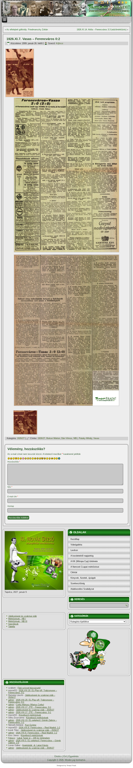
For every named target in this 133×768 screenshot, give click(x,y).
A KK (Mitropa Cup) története (84, 561)
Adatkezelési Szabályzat (82, 589)
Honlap (10, 506)
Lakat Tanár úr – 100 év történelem (33, 738)
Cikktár (74, 572)
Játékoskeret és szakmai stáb (22, 616)
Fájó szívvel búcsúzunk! (29, 688)
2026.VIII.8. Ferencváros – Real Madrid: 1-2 (39, 727)
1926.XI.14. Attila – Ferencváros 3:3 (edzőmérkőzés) (101, 29)
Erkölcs (58, 756)
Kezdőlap (75, 539)
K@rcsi (59, 43)
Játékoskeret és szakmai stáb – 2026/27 (31, 696)
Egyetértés (73, 756)
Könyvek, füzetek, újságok (83, 578)
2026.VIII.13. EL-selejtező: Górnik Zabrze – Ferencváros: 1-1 (32, 721)
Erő (65, 756)
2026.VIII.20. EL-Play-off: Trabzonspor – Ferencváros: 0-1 (32, 691)
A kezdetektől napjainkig (82, 556)
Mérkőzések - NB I (17, 618)
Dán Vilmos (66, 438)
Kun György (30, 725)
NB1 (75, 438)
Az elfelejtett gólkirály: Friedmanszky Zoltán (27, 29)
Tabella (11, 626)
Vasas (96, 438)
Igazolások (13, 624)
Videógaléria (76, 544)
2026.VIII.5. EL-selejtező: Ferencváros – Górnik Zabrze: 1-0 (34, 741)
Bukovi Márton (53, 438)
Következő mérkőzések (30, 715)
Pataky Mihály (85, 438)
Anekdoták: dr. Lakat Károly (35, 745)
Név (9, 487)
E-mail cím (12, 496)
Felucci (11, 738)
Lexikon (74, 550)
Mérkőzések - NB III (17, 621)
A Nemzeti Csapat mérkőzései (85, 567)
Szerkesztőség (78, 583)
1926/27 (20, 438)
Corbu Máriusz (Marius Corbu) (30, 704)
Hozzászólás (13, 462)
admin (11, 700)
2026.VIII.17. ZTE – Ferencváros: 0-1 (33, 707)
